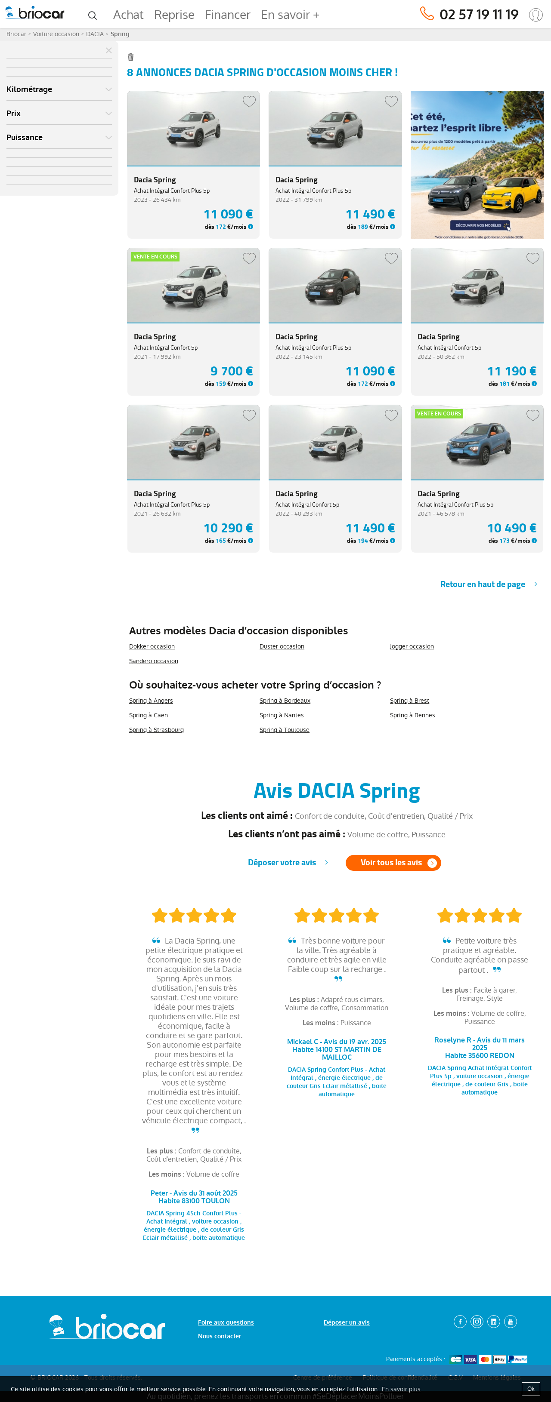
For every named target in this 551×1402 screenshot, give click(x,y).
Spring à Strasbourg (156, 730)
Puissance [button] (24, 137)
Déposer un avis (347, 1323)
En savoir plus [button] (401, 1389)
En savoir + (290, 14)
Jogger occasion (412, 646)
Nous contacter (219, 1336)
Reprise (174, 14)
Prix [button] (13, 113)
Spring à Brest (409, 700)
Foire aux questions (226, 1323)
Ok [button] (531, 1389)
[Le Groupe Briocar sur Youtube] (510, 1321)
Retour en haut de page (482, 584)
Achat (128, 14)
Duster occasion (282, 646)
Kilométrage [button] (29, 89)
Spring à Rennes (412, 715)
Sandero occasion (153, 661)
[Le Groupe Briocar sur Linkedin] (493, 1321)
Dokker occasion (152, 646)
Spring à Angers (151, 700)
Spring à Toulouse (285, 730)
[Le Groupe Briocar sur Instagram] (477, 1321)
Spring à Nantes (282, 715)
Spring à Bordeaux (285, 700)
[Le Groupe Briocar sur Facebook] (460, 1321)
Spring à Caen (148, 715)
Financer (228, 14)
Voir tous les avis (391, 862)
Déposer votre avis (282, 862)
